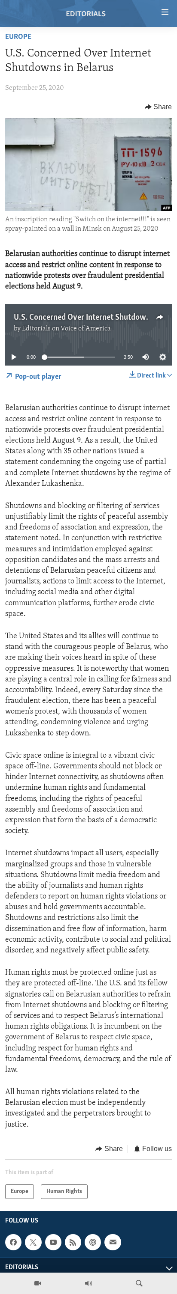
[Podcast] (93, 1242)
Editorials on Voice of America (66, 328)
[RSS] (73, 1242)
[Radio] (88, 1283)
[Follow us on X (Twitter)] (33, 1242)
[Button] (158, 107)
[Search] (139, 1283)
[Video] (38, 1283)
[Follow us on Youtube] (53, 1242)
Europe (18, 37)
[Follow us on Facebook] (13, 1242)
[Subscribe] (112, 1242)
